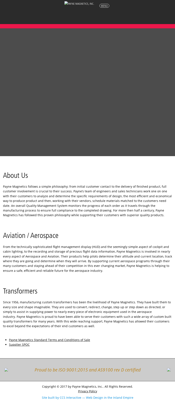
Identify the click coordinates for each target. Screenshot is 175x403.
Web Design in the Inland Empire (109, 398)
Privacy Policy (87, 391)
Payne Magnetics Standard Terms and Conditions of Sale (49, 340)
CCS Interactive (70, 398)
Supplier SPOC (19, 345)
